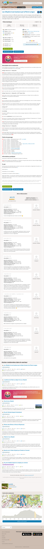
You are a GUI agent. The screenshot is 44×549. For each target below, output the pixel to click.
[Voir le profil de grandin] (5, 486)
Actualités (3, 537)
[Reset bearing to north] (41, 500)
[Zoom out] (41, 498)
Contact (3, 541)
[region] (22, 501)
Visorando (3, 9)
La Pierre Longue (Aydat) (15, 148)
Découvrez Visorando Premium (31, 44)
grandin (11, 484)
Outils (3, 7)
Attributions (3, 507)
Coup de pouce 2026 (5, 539)
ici (40, 166)
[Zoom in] (41, 496)
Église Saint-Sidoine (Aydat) (16, 152)
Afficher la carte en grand (22, 521)
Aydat (30, 32)
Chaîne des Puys (36, 31)
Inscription (35, 7)
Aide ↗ (15, 7)
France (27, 29)
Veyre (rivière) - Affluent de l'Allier (29, 143)
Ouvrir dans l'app (8, 48)
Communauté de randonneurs (7, 543)
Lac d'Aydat (24, 139)
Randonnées (9, 7)
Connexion (40, 7)
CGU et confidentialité (6, 531)
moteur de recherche (29, 475)
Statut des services (18, 546)
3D (39, 506)
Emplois (3, 535)
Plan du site (4, 533)
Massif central (30, 31)
